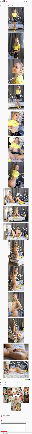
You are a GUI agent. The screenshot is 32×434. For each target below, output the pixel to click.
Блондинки (4, 382)
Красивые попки (10, 382)
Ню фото (24, 382)
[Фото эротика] (4, 1)
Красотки (22, 382)
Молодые (16, 382)
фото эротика (6, 433)
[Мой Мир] (28, 379)
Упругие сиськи (19, 382)
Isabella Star (4, 383)
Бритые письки (7, 382)
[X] (29, 379)
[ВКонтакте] (26, 379)
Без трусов (14, 382)
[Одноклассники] (27, 379)
